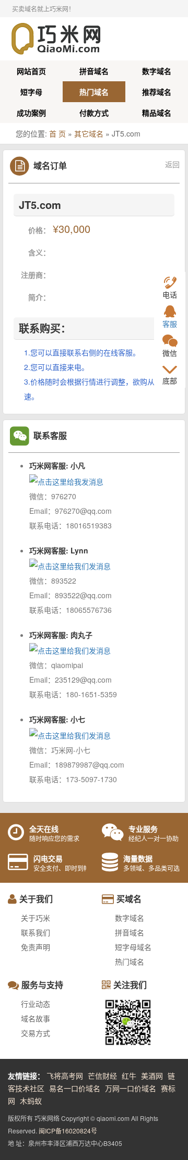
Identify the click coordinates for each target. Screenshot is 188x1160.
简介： (39, 297)
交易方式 (35, 1033)
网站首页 (31, 71)
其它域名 (88, 133)
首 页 (57, 133)
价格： (39, 230)
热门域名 (94, 92)
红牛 (129, 1075)
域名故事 (35, 1018)
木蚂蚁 (31, 1100)
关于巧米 (35, 917)
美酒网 (152, 1075)
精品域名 (156, 112)
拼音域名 (94, 71)
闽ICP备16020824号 (68, 1130)
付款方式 (94, 112)
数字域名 (156, 71)
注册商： (35, 274)
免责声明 (35, 947)
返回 (172, 165)
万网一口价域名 (130, 1088)
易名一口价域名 (74, 1088)
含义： (39, 252)
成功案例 (31, 112)
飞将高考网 (64, 1075)
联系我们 (35, 932)
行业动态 (35, 1003)
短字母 (31, 92)
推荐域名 (156, 92)
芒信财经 (102, 1075)
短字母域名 (133, 947)
